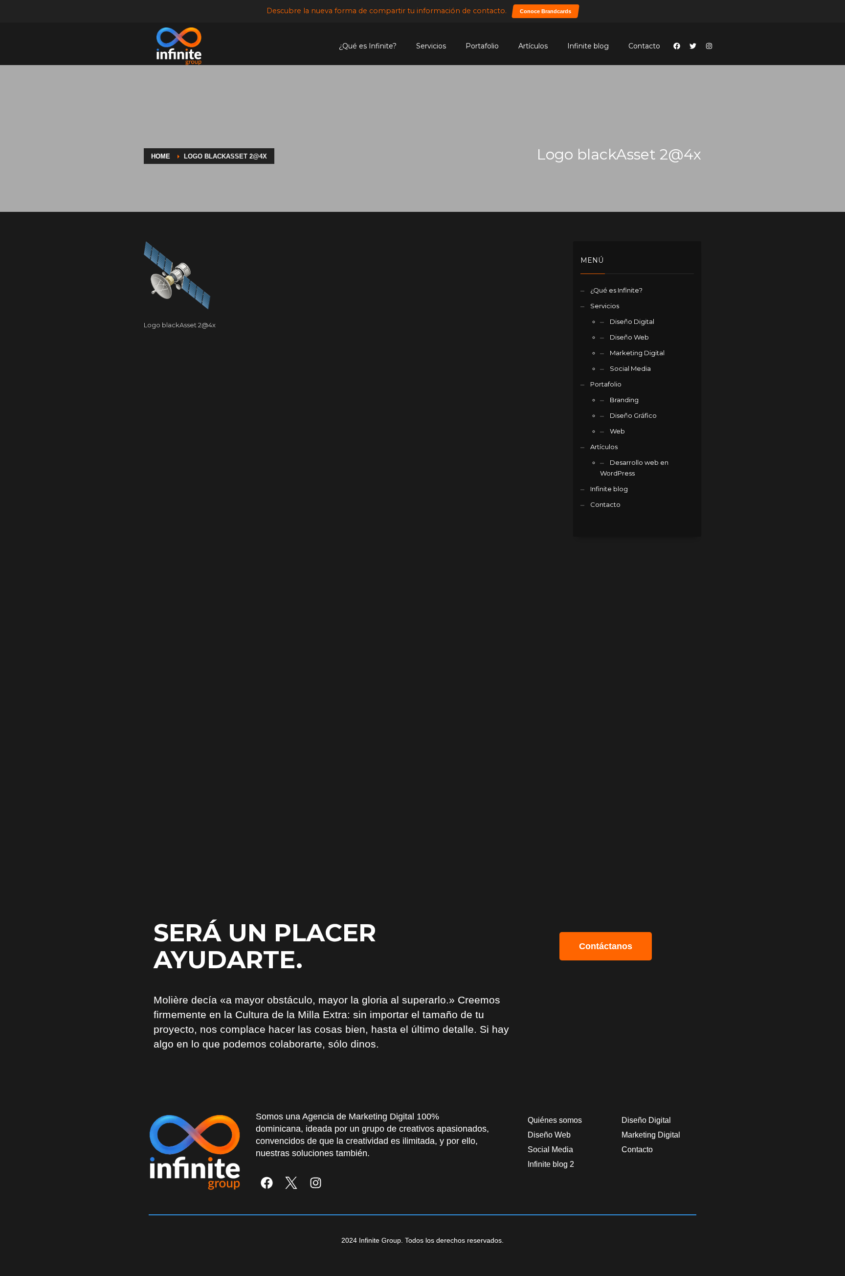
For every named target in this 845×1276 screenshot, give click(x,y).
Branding (624, 400)
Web (617, 431)
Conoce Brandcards (545, 11)
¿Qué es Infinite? (368, 46)
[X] (291, 1183)
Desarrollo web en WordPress (634, 467)
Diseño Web (629, 337)
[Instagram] (316, 1183)
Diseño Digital (632, 321)
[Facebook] (267, 1183)
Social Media (630, 368)
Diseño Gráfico (633, 415)
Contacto (644, 46)
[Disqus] (351, 462)
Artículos (533, 46)
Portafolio (482, 46)
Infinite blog (588, 46)
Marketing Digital (637, 353)
